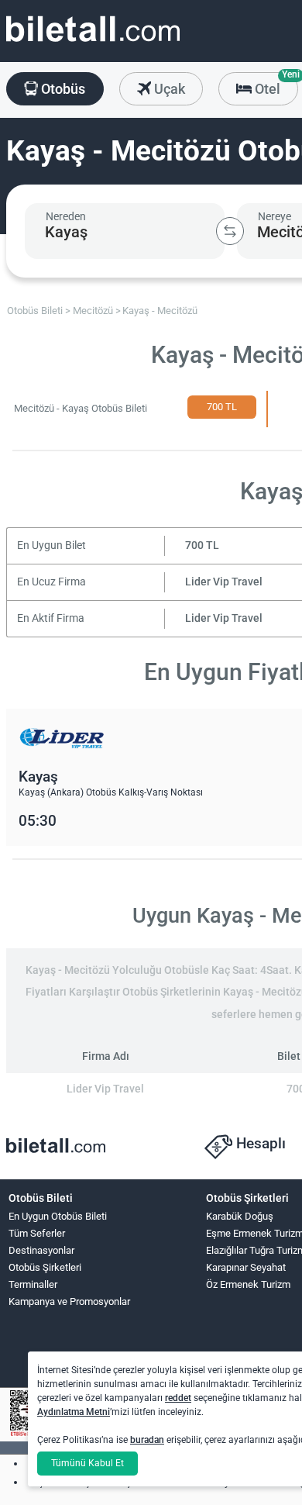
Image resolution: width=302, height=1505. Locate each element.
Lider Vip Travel (224, 582)
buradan (147, 1439)
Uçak (168, 89)
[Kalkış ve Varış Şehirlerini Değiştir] (230, 231)
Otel (275, 84)
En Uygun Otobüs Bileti (58, 1216)
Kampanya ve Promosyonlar (69, 1301)
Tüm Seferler (37, 1233)
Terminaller (33, 1284)
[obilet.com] (93, 43)
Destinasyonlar (41, 1250)
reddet (178, 1398)
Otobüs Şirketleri (45, 1267)
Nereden (66, 216)
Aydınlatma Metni (73, 1412)
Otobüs (61, 89)
